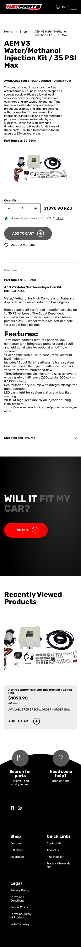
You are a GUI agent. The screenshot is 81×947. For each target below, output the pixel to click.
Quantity (10, 200)
